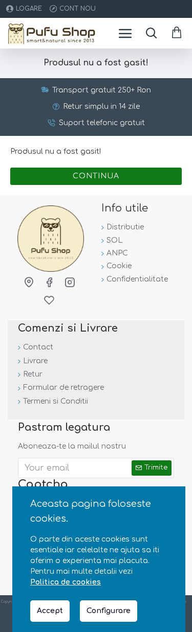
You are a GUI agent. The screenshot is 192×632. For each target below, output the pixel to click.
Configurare (109, 611)
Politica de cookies (65, 582)
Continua (96, 176)
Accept (50, 611)
